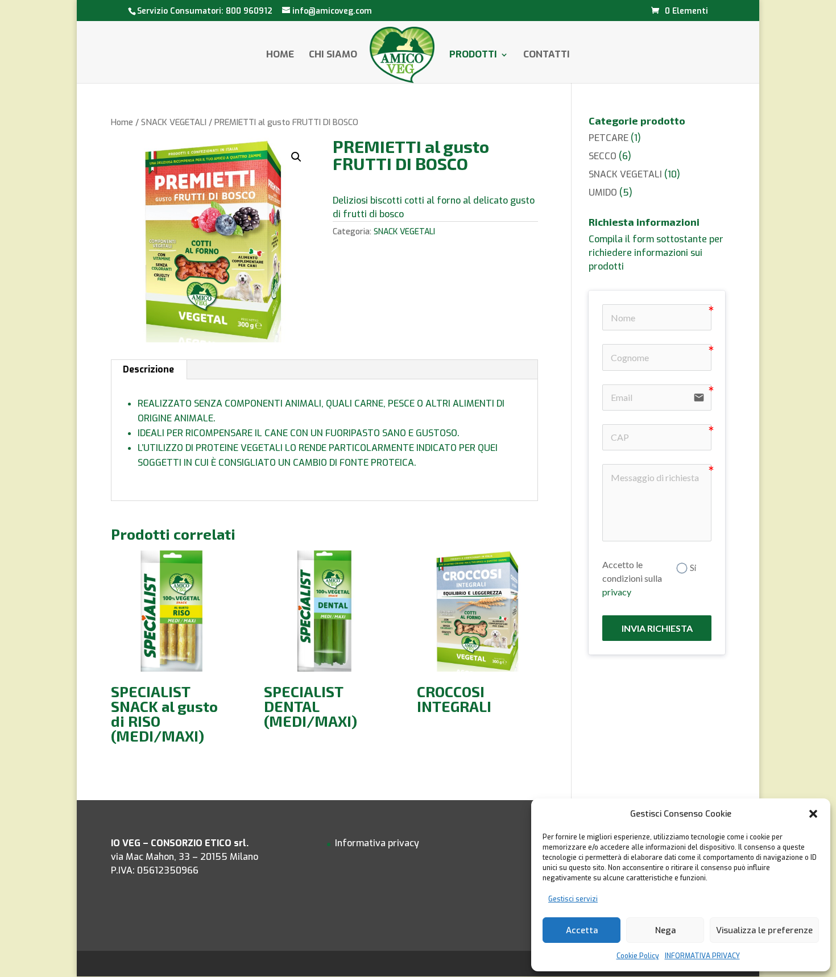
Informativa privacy (377, 843)
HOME (280, 56)
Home (122, 122)
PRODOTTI (473, 56)
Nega (665, 930)
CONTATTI (546, 56)
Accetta (582, 930)
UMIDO (603, 192)
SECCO (602, 156)
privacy (616, 591)
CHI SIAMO (333, 56)
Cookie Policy (637, 956)
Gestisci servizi (573, 899)
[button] (813, 813)
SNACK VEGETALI (173, 122)
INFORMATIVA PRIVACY (702, 956)
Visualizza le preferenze (764, 930)
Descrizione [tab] (148, 369)
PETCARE (608, 138)
